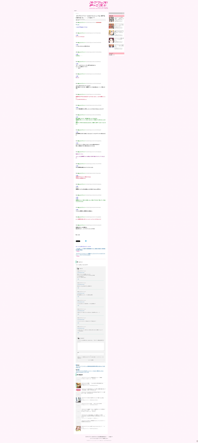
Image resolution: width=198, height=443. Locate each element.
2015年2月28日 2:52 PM (80, 310)
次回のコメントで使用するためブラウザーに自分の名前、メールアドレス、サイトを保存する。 (90, 357)
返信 (78, 287)
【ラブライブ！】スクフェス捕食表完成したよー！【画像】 (91, 377)
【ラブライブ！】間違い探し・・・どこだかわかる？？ (119, 39)
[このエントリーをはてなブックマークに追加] (85, 240)
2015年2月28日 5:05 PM (80, 319)
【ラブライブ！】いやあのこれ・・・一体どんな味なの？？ (119, 45)
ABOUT (75, 10)
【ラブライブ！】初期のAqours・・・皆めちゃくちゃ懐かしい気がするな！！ (119, 18)
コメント (79, 341)
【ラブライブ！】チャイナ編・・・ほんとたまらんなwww (91, 403)
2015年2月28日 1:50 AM (80, 284)
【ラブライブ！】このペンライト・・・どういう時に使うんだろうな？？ (119, 24)
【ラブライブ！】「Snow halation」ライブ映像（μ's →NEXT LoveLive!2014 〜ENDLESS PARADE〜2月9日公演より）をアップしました (93, 416)
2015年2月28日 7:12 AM (80, 293)
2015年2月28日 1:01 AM (80, 272)
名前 (78, 352)
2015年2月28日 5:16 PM (80, 328)
